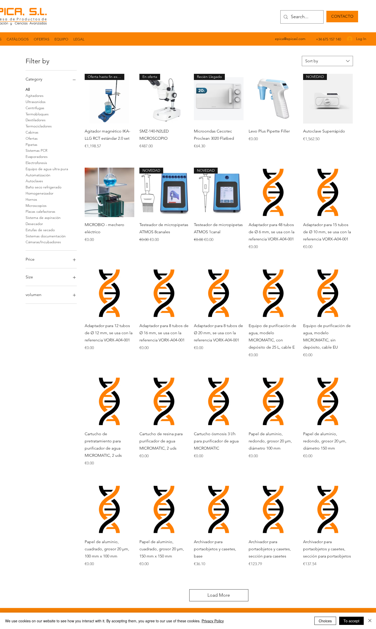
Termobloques (37, 114)
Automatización (38, 175)
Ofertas (32, 138)
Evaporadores (37, 156)
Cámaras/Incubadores (43, 242)
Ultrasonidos (36, 101)
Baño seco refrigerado (43, 187)
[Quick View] (273, 99)
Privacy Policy (213, 620)
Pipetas (31, 144)
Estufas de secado (40, 230)
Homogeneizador (39, 193)
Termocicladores (39, 126)
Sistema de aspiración (43, 217)
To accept (351, 620)
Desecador (34, 223)
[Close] (370, 621)
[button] (79, 39)
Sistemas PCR (36, 150)
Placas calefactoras (40, 211)
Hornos (31, 199)
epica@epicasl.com (290, 38)
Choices (325, 620)
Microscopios (36, 205)
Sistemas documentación (46, 236)
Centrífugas (35, 108)
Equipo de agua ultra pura (47, 169)
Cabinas (32, 132)
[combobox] (327, 61)
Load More (218, 595)
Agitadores (34, 95)
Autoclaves (34, 181)
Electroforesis (36, 162)
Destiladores (36, 120)
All (28, 89)
